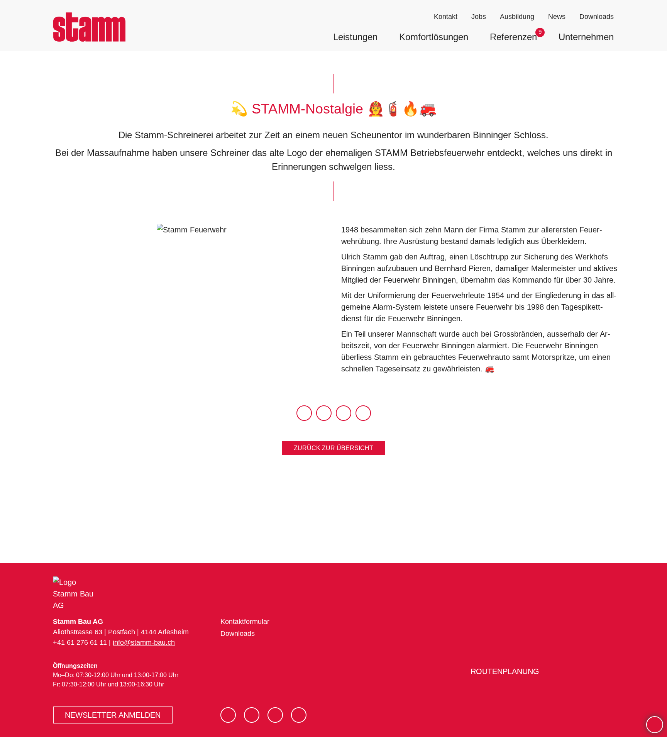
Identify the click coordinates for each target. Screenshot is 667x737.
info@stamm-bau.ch (144, 642)
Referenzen (513, 37)
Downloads (596, 16)
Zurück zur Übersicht (333, 448)
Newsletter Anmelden (113, 715)
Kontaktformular (244, 621)
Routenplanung (503, 671)
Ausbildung (517, 16)
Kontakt (445, 16)
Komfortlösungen (433, 37)
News (556, 16)
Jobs (478, 16)
